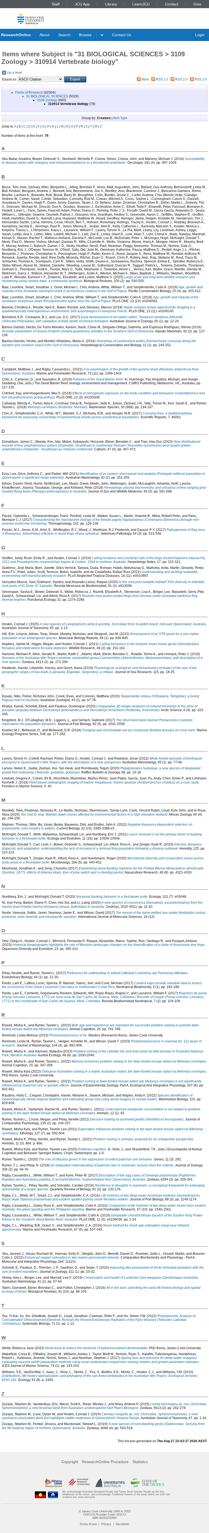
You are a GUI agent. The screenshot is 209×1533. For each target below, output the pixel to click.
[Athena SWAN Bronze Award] (53, 1482)
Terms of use (88, 1524)
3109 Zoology (47, 100)
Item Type (120, 118)
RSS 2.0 (181, 79)
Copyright (70, 1462)
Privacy (106, 1524)
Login (200, 35)
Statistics (140, 1462)
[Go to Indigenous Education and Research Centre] (40, 1494)
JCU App (82, 4)
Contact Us (121, 35)
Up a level (14, 73)
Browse (85, 35)
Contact (171, 4)
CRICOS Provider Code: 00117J (104, 1514)
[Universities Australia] (110, 1482)
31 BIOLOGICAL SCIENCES (47, 96)
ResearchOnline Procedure (105, 1462)
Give (197, 4)
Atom (145, 79)
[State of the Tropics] (147, 1482)
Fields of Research (29, 92)
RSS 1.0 (162, 79)
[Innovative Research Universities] (78, 1482)
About (44, 35)
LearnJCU (141, 4)
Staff (56, 4)
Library (111, 4)
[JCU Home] (30, 18)
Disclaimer (123, 1524)
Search (64, 35)
